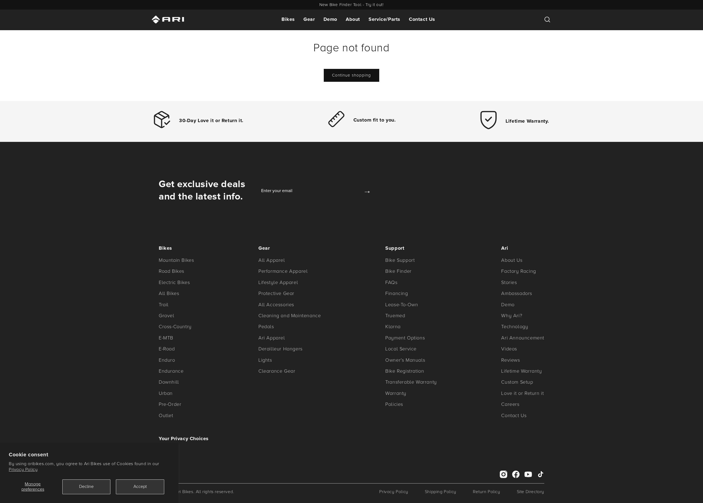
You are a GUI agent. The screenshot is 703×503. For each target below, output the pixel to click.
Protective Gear (276, 293)
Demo (330, 19)
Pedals (266, 327)
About (353, 19)
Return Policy (486, 491)
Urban (166, 393)
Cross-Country (175, 327)
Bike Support (400, 260)
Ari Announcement (522, 338)
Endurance (171, 371)
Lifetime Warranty (521, 371)
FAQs (391, 282)
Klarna (393, 327)
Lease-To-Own (401, 305)
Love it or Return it (522, 393)
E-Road (167, 349)
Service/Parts (384, 19)
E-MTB (166, 338)
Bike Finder (398, 271)
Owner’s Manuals (405, 360)
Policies (394, 404)
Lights (265, 360)
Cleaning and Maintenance (289, 316)
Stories (509, 282)
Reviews (510, 360)
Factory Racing (518, 271)
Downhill (169, 382)
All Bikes (169, 293)
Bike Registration (404, 371)
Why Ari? (511, 316)
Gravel (166, 316)
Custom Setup (517, 382)
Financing (396, 293)
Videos (509, 349)
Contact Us (422, 19)
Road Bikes (171, 271)
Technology (514, 327)
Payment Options (405, 338)
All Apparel (271, 260)
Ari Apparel (271, 338)
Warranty (395, 393)
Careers (510, 404)
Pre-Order (170, 404)
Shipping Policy (440, 491)
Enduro (167, 360)
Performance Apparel (283, 271)
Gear (309, 19)
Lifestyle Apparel (278, 282)
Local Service (401, 349)
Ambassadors (516, 293)
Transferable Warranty (411, 382)
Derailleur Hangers (280, 349)
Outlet (166, 415)
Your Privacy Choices (184, 438)
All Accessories (276, 305)
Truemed (395, 316)
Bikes (288, 19)
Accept (140, 486)
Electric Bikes (174, 282)
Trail (164, 305)
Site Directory (530, 491)
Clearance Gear (276, 371)
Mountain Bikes (176, 260)
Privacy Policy (23, 469)
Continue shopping (351, 75)
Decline (86, 486)
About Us (511, 260)
